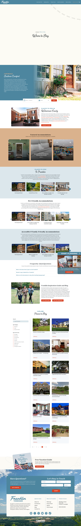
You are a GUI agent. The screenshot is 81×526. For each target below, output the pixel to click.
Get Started (15, 487)
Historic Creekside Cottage (39, 332)
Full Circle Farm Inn (56, 437)
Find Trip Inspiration (57, 300)
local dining (62, 120)
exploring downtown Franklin (43, 206)
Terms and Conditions (45, 518)
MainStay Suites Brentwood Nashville (41, 395)
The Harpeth (42, 176)
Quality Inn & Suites (37, 416)
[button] (70, 189)
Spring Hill (43, 117)
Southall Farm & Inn (42, 177)
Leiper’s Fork (66, 116)
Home (38, 31)
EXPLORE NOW (69, 272)
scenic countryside (56, 120)
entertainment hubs (45, 122)
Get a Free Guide (46, 300)
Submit (56, 490)
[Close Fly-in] (79, 253)
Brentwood (57, 117)
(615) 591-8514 (62, 507)
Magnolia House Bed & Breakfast (59, 374)
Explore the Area (46, 125)
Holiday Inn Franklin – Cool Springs (40, 353)
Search (54, 100)
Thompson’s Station (49, 117)
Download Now (39, 466)
